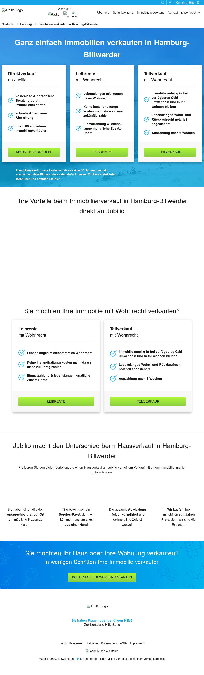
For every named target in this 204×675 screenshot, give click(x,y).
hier (57, 179)
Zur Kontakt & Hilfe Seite (102, 624)
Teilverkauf (170, 152)
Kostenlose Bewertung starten (102, 577)
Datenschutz (109, 643)
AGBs (123, 643)
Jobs (63, 643)
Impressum (137, 643)
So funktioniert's (123, 12)
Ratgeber (92, 643)
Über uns (103, 12)
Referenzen (76, 643)
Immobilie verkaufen (34, 152)
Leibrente (102, 152)
